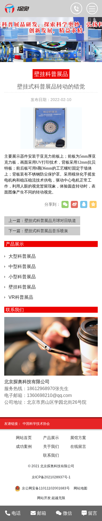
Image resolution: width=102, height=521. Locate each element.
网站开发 (44, 498)
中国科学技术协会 (36, 424)
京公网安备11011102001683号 (46, 488)
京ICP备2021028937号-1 (51, 477)
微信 (67, 513)
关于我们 (51, 446)
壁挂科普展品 (22, 287)
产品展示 (51, 437)
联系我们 (51, 455)
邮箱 (41, 513)
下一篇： (38, 230)
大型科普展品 (22, 256)
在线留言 (78, 446)
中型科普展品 (22, 266)
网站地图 (80, 488)
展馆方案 (78, 437)
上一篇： (42, 220)
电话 (16, 513)
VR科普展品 (20, 297)
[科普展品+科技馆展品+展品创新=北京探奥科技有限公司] (17, 9)
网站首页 (24, 437)
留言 (92, 513)
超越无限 (58, 498)
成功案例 (24, 446)
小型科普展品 (22, 276)
